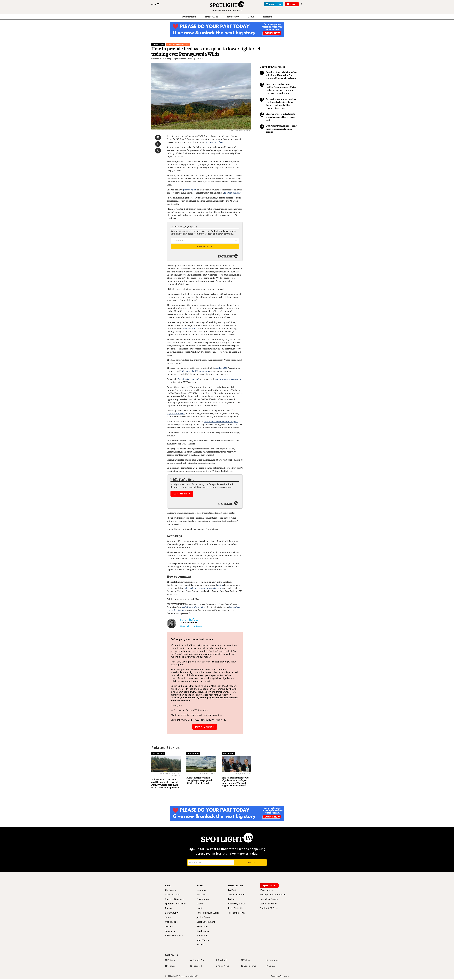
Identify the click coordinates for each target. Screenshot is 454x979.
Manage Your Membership (273, 894)
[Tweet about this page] (158, 150)
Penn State (202, 926)
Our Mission (171, 890)
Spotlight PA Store (269, 908)
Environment (203, 899)
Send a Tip (170, 931)
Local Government (206, 922)
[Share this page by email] (158, 137)
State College (211, 17)
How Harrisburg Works (208, 912)
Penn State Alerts (237, 908)
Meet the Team (172, 894)
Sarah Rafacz (189, 619)
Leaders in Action (268, 903)
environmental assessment (229, 379)
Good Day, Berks (236, 903)
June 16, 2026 (228, 753)
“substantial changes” (188, 379)
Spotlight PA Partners (176, 903)
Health (200, 908)
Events (200, 903)
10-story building (232, 193)
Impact (168, 908)
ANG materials (187, 371)
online (220, 585)
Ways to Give (266, 890)
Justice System (204, 917)
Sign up (250, 862)
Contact (169, 926)
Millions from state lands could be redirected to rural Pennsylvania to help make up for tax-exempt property (165, 783)
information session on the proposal (221, 421)
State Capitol (203, 935)
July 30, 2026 (158, 753)
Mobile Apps (171, 922)
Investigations (189, 17)
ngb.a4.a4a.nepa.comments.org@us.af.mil (203, 588)
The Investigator (236, 894)
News (200, 885)
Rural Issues (158, 44)
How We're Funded (269, 899)
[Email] (181, 626)
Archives (201, 944)
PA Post (232, 890)
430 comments (202, 371)
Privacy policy (284, 976)
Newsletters (235, 885)
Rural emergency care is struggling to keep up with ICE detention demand (199, 780)
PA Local (232, 899)
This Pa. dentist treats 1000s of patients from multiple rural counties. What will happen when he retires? (235, 781)
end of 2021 (221, 368)
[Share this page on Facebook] (158, 144)
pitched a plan (189, 190)
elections (267, 17)
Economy (201, 890)
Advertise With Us (174, 935)
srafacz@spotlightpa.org (192, 626)
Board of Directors (174, 899)
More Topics (203, 940)
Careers (169, 917)
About (251, 17)
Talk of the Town (236, 912)
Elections (201, 894)
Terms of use (275, 976)
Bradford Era (189, 328)
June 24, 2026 (193, 753)
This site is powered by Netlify (188, 976)
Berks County (233, 17)
